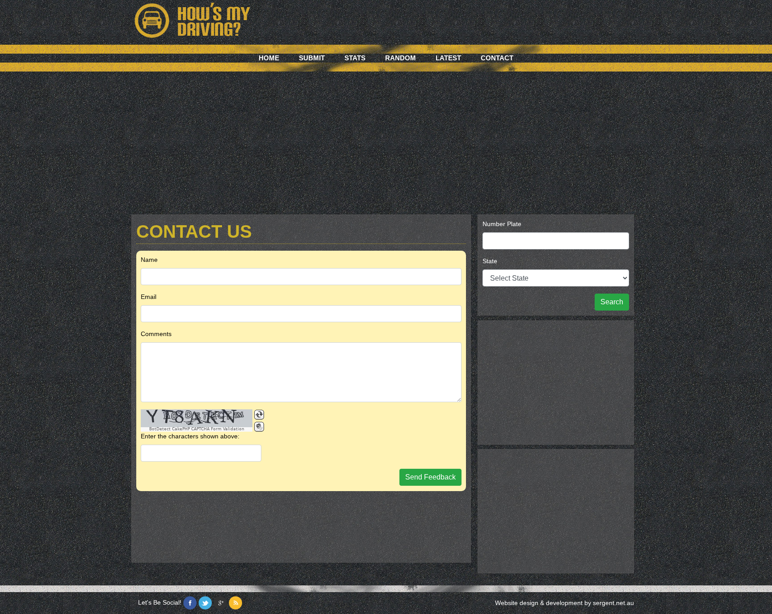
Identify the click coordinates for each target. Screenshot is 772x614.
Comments (156, 333)
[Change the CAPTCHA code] (259, 415)
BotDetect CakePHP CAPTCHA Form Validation (196, 429)
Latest (448, 58)
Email (148, 296)
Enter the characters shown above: (190, 436)
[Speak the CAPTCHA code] (259, 427)
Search (611, 302)
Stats (354, 58)
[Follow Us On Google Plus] (220, 603)
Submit (312, 58)
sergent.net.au (613, 602)
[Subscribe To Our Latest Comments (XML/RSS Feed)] (235, 603)
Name (149, 259)
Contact (497, 58)
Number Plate (501, 223)
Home (269, 58)
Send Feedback (430, 477)
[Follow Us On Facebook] (190, 603)
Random (400, 58)
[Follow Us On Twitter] (205, 603)
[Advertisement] (386, 147)
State (489, 261)
